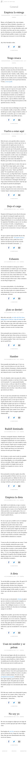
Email (19, 46)
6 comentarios (14, 50)
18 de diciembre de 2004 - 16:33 (11, 359)
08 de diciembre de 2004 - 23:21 (11, 716)
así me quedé (8, 81)
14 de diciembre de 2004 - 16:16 (11, 500)
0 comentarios (14, 489)
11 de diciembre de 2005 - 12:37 (18, 60)
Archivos (14, 751)
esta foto (11, 731)
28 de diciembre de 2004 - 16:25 (11, 209)
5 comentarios (14, 123)
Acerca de (4, 751)
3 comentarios (14, 198)
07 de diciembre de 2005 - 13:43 (18, 134)
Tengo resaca (14, 57)
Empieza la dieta (14, 497)
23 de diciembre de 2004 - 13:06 (11, 312)
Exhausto (14, 258)
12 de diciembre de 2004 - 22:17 (11, 650)
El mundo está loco (19, 237)
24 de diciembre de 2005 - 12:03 (18, 15)
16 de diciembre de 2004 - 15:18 (11, 431)
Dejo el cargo (14, 206)
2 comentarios (14, 348)
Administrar (23, 751)
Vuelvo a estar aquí (14, 131)
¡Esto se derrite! (14, 309)
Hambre (14, 356)
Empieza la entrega (14, 12)
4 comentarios (14, 636)
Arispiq (19, 599)
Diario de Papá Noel (9, 1)
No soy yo (14, 713)
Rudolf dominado (14, 428)
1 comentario (14, 302)
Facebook (9, 46)
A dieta (14, 573)
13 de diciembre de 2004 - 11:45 (11, 576)
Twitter (14, 46)
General (14, 17)
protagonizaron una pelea (7, 676)
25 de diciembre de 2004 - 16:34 (11, 261)
